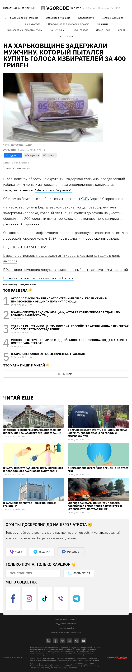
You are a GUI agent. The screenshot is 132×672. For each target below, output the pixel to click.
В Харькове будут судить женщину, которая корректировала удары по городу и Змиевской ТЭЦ (65, 314)
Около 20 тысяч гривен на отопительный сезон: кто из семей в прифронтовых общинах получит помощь (59, 300)
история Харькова (112, 17)
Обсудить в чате (28, 285)
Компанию (103, 8)
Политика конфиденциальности (66, 632)
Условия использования (65, 619)
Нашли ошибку (10, 285)
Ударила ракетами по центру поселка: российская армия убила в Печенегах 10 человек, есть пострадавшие (70, 327)
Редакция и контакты (66, 623)
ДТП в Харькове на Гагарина (21, 17)
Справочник (28, 8)
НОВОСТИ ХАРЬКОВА (29, 246)
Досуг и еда (103, 29)
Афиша (17, 8)
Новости (7, 8)
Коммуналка (57, 29)
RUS (118, 8)
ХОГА (85, 198)
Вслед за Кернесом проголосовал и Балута (38, 278)
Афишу (91, 8)
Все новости (66, 36)
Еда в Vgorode (32, 23)
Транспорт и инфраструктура (24, 29)
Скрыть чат (66, 374)
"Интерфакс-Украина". (53, 190)
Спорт (121, 29)
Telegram (44, 551)
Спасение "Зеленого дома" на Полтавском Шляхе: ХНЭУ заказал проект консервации (32, 431)
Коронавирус (86, 17)
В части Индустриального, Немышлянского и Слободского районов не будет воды (33, 469)
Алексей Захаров (20, 162)
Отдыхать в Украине (58, 17)
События (102, 23)
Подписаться (81, 573)
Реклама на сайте (66, 628)
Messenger (73, 551)
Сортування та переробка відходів (68, 23)
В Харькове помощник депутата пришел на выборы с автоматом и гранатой (65, 269)
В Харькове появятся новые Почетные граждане (48, 354)
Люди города (80, 29)
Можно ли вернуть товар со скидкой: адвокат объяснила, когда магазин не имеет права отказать (69, 341)
